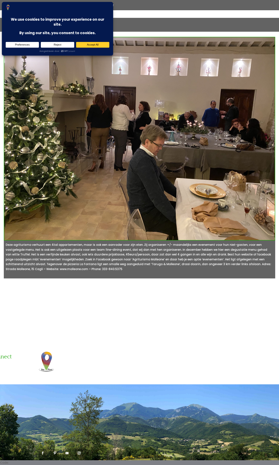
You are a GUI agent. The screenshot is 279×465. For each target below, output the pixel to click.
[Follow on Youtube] (67, 453)
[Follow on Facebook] (43, 453)
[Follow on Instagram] (79, 453)
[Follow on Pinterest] (55, 453)
